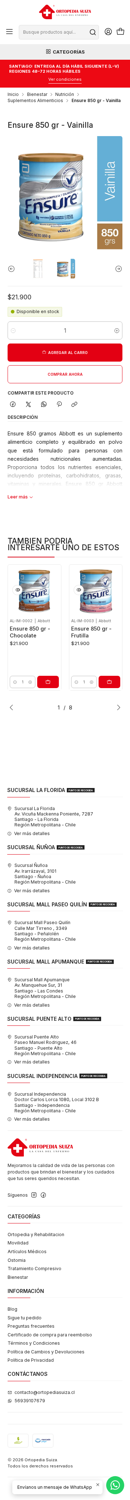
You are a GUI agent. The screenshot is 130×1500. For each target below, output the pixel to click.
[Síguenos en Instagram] (34, 1195)
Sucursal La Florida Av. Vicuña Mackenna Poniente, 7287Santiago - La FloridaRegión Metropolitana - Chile (53, 817)
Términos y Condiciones (34, 1343)
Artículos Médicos (27, 1251)
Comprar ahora (65, 374)
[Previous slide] (13, 269)
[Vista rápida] (17, 590)
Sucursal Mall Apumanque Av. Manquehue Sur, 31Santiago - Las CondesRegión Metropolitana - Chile (45, 988)
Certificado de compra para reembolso (50, 1334)
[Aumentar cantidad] (117, 330)
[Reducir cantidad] (13, 330)
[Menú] (9, 32)
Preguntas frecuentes (31, 1326)
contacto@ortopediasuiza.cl (44, 1392)
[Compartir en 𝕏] (28, 404)
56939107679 (29, 1400)
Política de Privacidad (31, 1360)
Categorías (69, 52)
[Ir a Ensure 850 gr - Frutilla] (95, 591)
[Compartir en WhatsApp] (43, 404)
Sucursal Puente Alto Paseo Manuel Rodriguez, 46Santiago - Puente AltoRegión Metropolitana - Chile (45, 1045)
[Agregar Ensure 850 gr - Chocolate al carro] (48, 682)
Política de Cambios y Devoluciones (46, 1351)
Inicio (13, 94)
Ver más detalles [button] (32, 833)
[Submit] (93, 32)
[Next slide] (117, 269)
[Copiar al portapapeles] (74, 404)
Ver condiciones (65, 79)
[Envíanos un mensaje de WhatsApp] (115, 1485)
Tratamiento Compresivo (34, 1268)
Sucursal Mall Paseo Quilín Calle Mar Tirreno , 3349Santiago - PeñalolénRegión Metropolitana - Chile (45, 931)
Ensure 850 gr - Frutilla (91, 632)
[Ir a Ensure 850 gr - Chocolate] (34, 591)
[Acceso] (108, 32)
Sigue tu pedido (25, 1317)
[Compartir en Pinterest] (59, 404)
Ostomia (17, 1260)
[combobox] (59, 32)
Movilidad (18, 1243)
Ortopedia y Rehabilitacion (36, 1234)
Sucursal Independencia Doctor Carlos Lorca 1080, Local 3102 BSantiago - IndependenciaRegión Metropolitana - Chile (56, 1102)
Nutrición (64, 94)
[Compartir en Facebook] (13, 404)
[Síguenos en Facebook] (43, 1195)
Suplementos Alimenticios (35, 100)
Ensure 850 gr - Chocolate (30, 632)
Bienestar (37, 94)
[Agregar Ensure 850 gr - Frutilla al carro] (109, 682)
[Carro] (120, 32)
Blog (12, 1309)
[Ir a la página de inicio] (65, 12)
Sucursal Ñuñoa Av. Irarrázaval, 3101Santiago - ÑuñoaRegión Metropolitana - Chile (45, 874)
